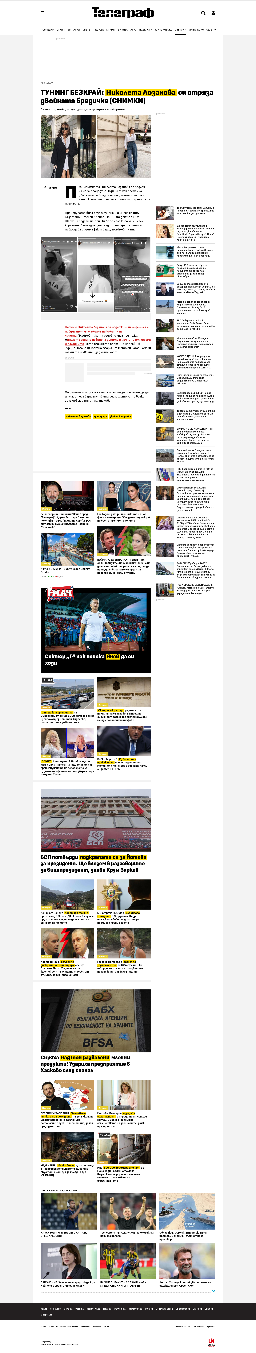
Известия (211, 1327)
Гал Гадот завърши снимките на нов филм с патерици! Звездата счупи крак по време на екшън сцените (124, 517)
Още (209, 29)
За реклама (53, 1327)
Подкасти (145, 29)
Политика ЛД (198, 1327)
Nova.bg (107, 1309)
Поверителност (183, 1327)
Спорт (61, 29)
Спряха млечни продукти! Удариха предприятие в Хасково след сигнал (85, 1064)
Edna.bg (209, 1309)
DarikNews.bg (93, 1309)
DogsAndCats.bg (164, 1309)
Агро (133, 29)
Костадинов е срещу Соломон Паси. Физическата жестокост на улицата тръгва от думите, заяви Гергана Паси (65, 968)
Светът (87, 29)
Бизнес (123, 29)
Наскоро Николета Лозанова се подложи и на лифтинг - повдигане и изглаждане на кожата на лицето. (107, 331)
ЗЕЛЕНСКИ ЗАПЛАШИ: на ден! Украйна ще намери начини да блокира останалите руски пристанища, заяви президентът (67, 1120)
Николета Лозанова (78, 416)
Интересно (196, 29)
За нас (43, 1327)
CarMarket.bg (135, 1309)
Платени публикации (69, 1327)
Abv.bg (44, 1309)
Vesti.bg (79, 1309)
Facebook (97, 1327)
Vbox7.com (55, 1309)
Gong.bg (68, 1309)
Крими (110, 29)
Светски (180, 29)
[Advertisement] (95, 446)
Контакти (86, 1327)
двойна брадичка (120, 416)
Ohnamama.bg (183, 1309)
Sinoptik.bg (46, 1315)
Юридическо (163, 29)
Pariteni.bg (120, 1309)
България (74, 29)
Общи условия (73, 1344)
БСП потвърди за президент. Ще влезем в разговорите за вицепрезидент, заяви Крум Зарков (94, 864)
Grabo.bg (197, 1309)
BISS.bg (149, 1309)
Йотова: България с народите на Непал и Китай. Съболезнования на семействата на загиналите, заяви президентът (122, 1120)
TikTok (106, 1327)
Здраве (99, 29)
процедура (100, 416)
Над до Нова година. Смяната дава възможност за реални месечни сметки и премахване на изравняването (120, 1174)
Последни (47, 29)
